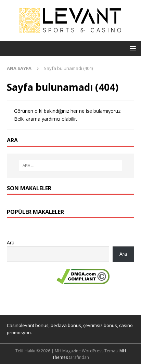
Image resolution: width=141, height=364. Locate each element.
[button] (131, 48)
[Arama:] (70, 165)
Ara (10, 242)
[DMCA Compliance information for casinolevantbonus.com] (83, 280)
